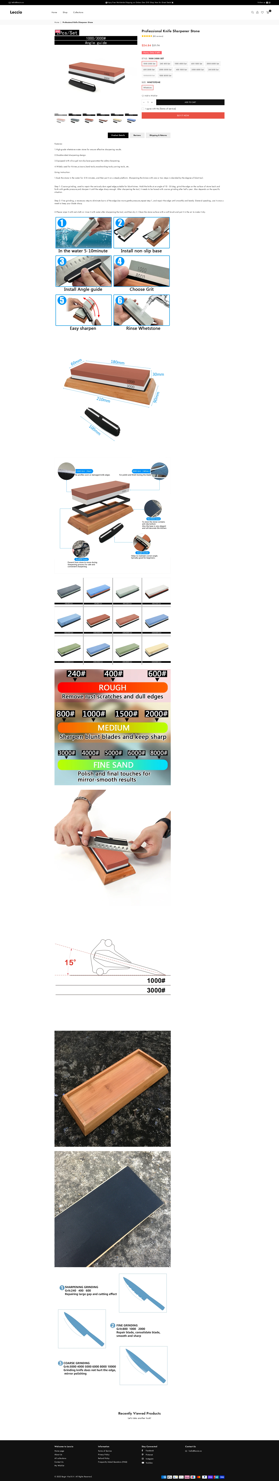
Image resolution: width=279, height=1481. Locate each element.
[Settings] (257, 12)
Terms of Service (105, 1451)
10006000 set (149, 75)
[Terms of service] (168, 108)
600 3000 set (148, 69)
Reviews (137, 135)
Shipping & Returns (158, 135)
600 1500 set (196, 63)
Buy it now (183, 115)
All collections (60, 1458)
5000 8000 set (213, 63)
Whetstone (147, 87)
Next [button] (134, 70)
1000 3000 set (149, 63)
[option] (95, 70)
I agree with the (160, 108)
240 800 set (213, 69)
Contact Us (58, 1462)
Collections (78, 12)
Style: (153, 58)
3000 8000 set (198, 69)
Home (54, 12)
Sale (57, 31)
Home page (59, 1451)
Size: (151, 82)
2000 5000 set (165, 69)
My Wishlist (59, 1465)
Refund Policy (104, 1458)
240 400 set (165, 63)
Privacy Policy (103, 1454)
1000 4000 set (181, 63)
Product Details (118, 135)
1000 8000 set (165, 75)
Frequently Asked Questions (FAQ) (112, 1462)
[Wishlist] (262, 12)
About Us (58, 1454)
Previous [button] (57, 70)
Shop (65, 12)
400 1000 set (181, 69)
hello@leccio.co (17, 2)
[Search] (252, 12)
